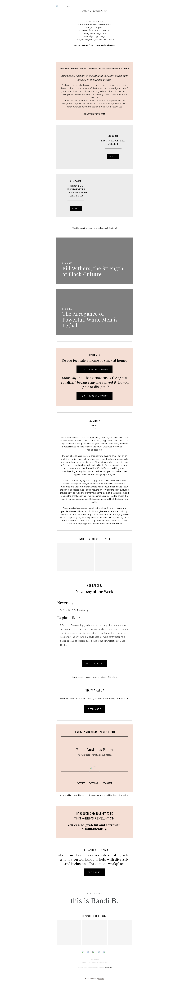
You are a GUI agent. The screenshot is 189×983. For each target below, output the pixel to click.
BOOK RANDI (94, 872)
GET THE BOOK (94, 663)
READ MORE (94, 709)
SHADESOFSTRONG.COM (94, 114)
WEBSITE (81, 783)
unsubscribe (108, 967)
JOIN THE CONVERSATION (94, 369)
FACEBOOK (93, 783)
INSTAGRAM (107, 783)
